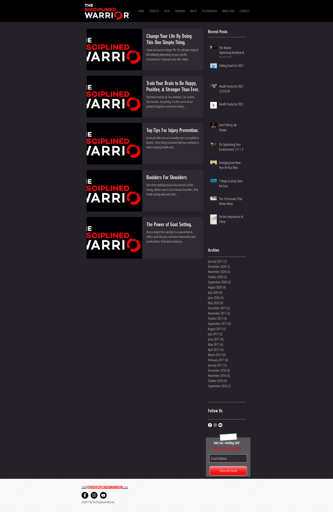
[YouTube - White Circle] (220, 425)
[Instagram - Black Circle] (94, 495)
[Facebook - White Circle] (210, 425)
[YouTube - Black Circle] (103, 495)
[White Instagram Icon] (215, 425)
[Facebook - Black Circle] (85, 495)
